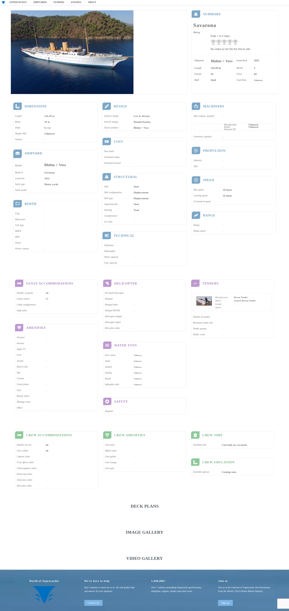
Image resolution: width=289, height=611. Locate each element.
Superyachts (18, 2)
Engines (76, 2)
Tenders (58, 2)
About (92, 2)
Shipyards (40, 2)
